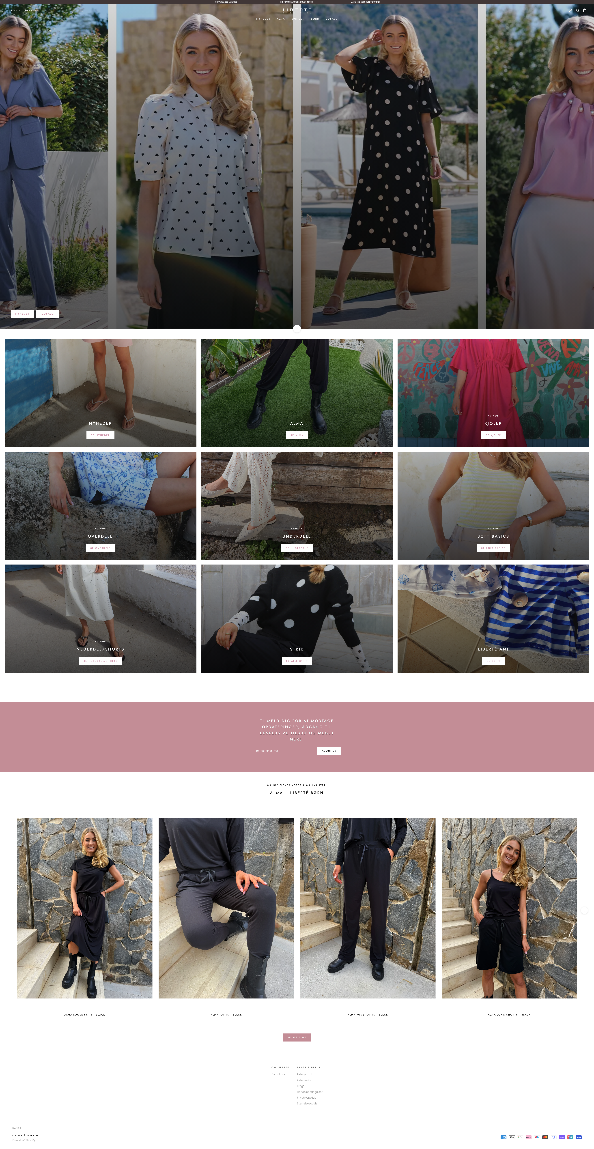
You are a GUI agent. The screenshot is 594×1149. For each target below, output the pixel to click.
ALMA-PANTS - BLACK (226, 1014)
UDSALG (332, 19)
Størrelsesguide (307, 1103)
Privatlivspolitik (306, 1098)
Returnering (304, 1080)
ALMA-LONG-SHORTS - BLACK (509, 1014)
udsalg (48, 314)
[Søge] (577, 10)
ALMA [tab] (276, 792)
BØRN (315, 19)
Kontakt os (278, 1074)
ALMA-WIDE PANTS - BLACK (368, 1014)
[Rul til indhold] (297, 329)
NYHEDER (263, 19)
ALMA (281, 19)
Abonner (329, 751)
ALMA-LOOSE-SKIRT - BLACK (84, 1014)
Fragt (300, 1086)
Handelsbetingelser (310, 1092)
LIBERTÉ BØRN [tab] (307, 792)
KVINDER (298, 19)
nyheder (22, 314)
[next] (584, 910)
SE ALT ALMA (297, 1037)
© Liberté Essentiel (26, 1135)
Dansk (29, 10)
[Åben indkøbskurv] (584, 10)
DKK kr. (13, 10)
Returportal (304, 1074)
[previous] (9, 910)
